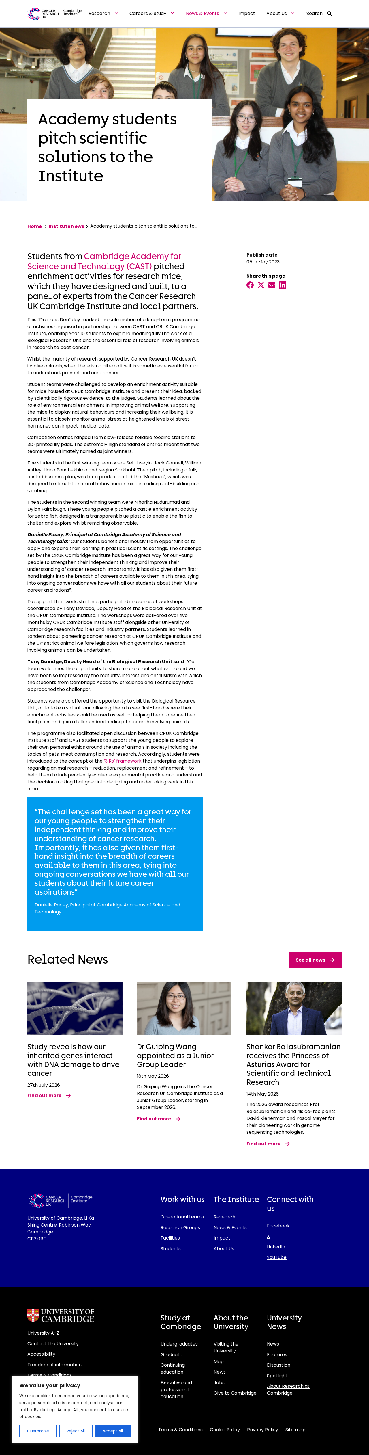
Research (224, 1217)
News (220, 1372)
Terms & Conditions (49, 1375)
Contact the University (53, 1343)
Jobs (219, 1382)
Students (171, 1248)
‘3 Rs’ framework (123, 761)
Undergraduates (179, 1344)
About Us (224, 1248)
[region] (75, 1409)
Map (219, 1361)
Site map (295, 1429)
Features (277, 1354)
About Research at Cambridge (288, 1389)
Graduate (171, 1354)
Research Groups (180, 1227)
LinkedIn (276, 1247)
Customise (38, 1431)
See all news (310, 960)
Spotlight (277, 1375)
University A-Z (43, 1333)
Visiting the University (226, 1347)
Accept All (113, 1431)
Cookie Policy (225, 1429)
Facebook (278, 1225)
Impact (222, 1238)
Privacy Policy (262, 1429)
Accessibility (41, 1354)
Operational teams (182, 1217)
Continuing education (173, 1368)
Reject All (76, 1431)
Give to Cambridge (235, 1393)
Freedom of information (54, 1364)
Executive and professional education (176, 1389)
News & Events (230, 1227)
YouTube (277, 1257)
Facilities (170, 1238)
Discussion (278, 1365)
